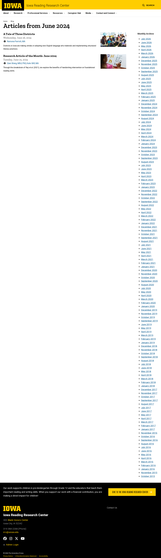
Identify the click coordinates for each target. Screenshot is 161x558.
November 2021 (149, 230)
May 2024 (146, 129)
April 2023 (146, 176)
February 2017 (148, 425)
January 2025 (148, 100)
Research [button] (18, 13)
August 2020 (147, 284)
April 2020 (146, 295)
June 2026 (146, 42)
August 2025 (147, 75)
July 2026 (146, 39)
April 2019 (146, 331)
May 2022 (146, 208)
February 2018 (148, 382)
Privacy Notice (8, 556)
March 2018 (147, 378)
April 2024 (146, 133)
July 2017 (146, 407)
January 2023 (148, 187)
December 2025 (149, 60)
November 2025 (149, 64)
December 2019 (149, 310)
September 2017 (149, 400)
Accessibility (43, 556)
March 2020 (147, 299)
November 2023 (149, 151)
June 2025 (146, 82)
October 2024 (148, 111)
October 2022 (148, 198)
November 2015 (149, 472)
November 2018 (149, 349)
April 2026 (146, 49)
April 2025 (146, 89)
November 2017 (149, 393)
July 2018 (146, 364)
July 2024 (146, 122)
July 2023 (146, 165)
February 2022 (148, 219)
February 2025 (148, 96)
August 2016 (147, 443)
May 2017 (146, 414)
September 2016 (149, 440)
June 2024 (146, 125)
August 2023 (147, 162)
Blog (12, 21)
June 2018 (146, 368)
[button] (148, 5)
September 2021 (149, 237)
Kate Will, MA (33, 63)
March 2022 (147, 216)
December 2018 (149, 346)
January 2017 (148, 429)
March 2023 (147, 180)
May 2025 (146, 86)
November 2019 (149, 313)
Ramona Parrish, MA (16, 41)
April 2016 (146, 458)
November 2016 (149, 433)
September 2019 (149, 320)
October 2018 (148, 353)
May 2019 (146, 328)
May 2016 (146, 454)
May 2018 (146, 371)
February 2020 (148, 302)
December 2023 (149, 147)
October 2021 (148, 234)
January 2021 (148, 266)
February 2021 (148, 263)
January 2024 (148, 143)
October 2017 (148, 396)
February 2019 (148, 339)
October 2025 (148, 67)
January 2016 (148, 469)
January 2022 (148, 223)
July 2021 (146, 245)
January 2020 (148, 306)
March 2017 (147, 422)
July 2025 (146, 78)
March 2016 (147, 461)
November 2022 (149, 194)
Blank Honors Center (18, 520)
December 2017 (149, 389)
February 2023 (148, 183)
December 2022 (149, 190)
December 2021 (149, 227)
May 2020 (146, 292)
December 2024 (149, 104)
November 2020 (149, 274)
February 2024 (148, 140)
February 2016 (148, 465)
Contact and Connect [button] (105, 13)
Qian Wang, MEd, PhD (16, 63)
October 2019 (148, 317)
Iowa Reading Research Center (47, 5)
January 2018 (148, 386)
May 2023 (146, 172)
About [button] (6, 13)
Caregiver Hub (74, 13)
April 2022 (146, 212)
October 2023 (148, 154)
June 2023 (146, 169)
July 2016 (146, 447)
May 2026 (146, 46)
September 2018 (149, 357)
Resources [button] (58, 13)
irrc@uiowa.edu (11, 532)
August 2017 (147, 404)
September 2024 (149, 114)
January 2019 (148, 342)
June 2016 (146, 451)
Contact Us (112, 508)
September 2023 (149, 158)
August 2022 (147, 205)
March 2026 (147, 53)
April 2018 (146, 375)
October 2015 (148, 476)
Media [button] (88, 13)
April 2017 (146, 418)
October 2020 (148, 277)
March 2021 (147, 259)
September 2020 (149, 281)
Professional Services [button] (38, 13)
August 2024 (147, 118)
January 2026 (148, 57)
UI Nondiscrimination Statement (26, 556)
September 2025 (149, 71)
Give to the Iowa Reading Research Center (130, 491)
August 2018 (147, 360)
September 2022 (149, 201)
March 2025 (147, 93)
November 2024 (149, 107)
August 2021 (147, 241)
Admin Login (12, 544)
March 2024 (147, 136)
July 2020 (146, 288)
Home (5, 21)
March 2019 (147, 335)
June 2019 (146, 324)
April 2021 (146, 255)
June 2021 (146, 248)
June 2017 (146, 411)
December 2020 (149, 270)
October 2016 (148, 436)
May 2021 (146, 252)
